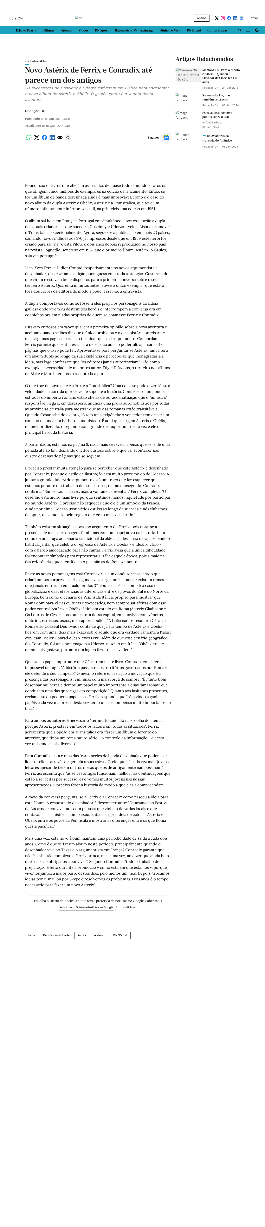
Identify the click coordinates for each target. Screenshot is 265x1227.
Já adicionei (129, 907)
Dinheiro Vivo (170, 30)
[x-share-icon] (37, 139)
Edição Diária (26, 30)
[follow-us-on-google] (166, 137)
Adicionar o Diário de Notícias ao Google (86, 907)
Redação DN (35, 111)
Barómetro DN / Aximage (134, 30)
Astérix (99, 935)
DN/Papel (120, 935)
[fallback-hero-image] (188, 75)
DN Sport (102, 30)
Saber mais (153, 901)
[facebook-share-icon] (44, 139)
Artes (82, 935)
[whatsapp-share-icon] (29, 139)
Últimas (48, 30)
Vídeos (84, 30)
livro (31, 935)
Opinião (66, 30)
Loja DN (16, 18)
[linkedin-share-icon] (52, 139)
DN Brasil (194, 30)
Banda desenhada (56, 935)
